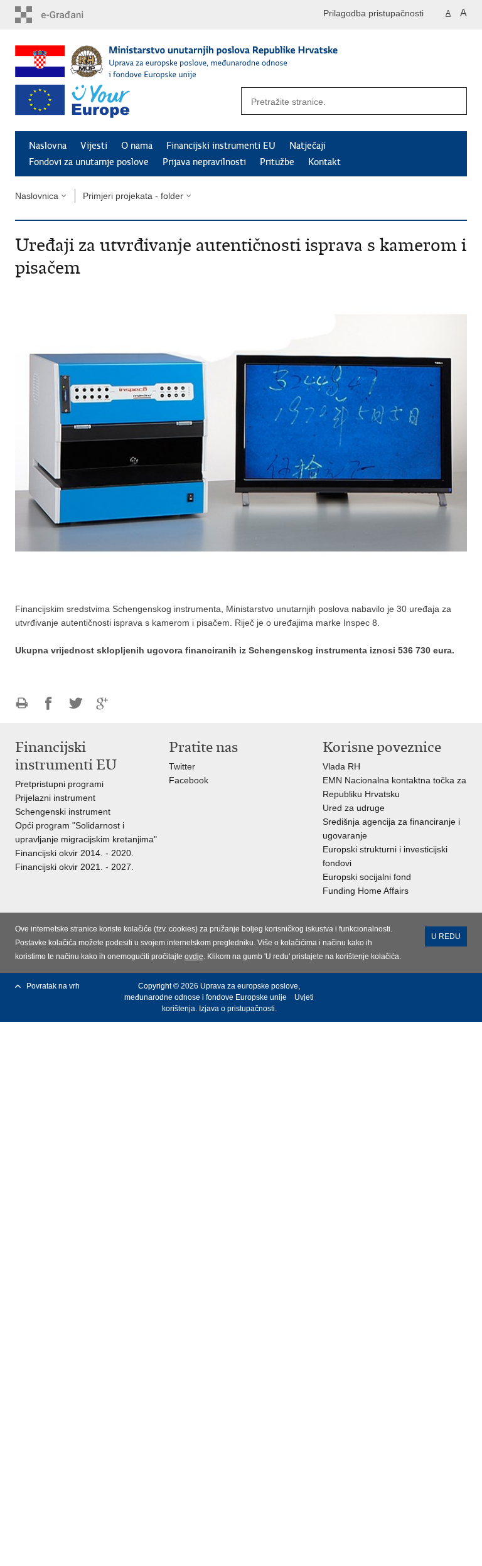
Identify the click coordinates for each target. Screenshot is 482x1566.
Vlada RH (341, 766)
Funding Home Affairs (366, 891)
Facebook (188, 780)
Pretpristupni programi (59, 784)
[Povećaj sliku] (241, 438)
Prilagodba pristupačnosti (373, 13)
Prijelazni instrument (55, 798)
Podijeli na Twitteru (75, 703)
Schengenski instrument (62, 812)
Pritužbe (277, 162)
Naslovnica (36, 196)
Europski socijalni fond (367, 877)
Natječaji (307, 145)
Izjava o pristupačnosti (237, 1008)
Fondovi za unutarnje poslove (89, 162)
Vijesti (93, 145)
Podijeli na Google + (102, 703)
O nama (137, 145)
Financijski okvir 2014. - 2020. (74, 853)
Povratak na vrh (53, 986)
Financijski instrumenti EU (221, 145)
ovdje (194, 956)
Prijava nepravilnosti (204, 162)
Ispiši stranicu (21, 703)
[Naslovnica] (225, 61)
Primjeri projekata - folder (133, 196)
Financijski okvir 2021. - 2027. (75, 867)
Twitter (183, 766)
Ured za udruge (354, 808)
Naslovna (48, 145)
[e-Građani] (68, 14)
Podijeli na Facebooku (48, 703)
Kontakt (324, 162)
